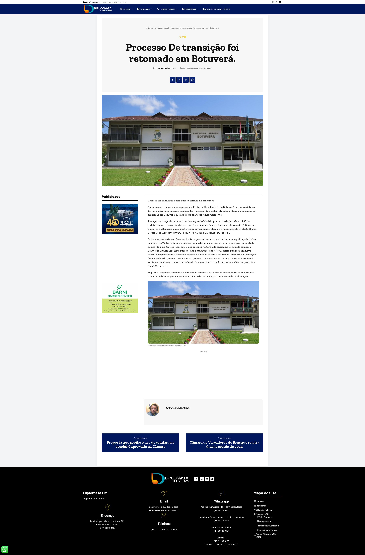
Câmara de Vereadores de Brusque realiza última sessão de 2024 (224, 444)
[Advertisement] (123, 258)
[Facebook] (269, 2)
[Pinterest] (186, 80)
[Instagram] (273, 2)
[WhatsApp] (192, 80)
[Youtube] (280, 2)
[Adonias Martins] (154, 409)
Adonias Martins (167, 68)
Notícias (158, 28)
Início (149, 28)
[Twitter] (276, 2)
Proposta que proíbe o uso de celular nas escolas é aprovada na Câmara (140, 444)
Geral (166, 28)
